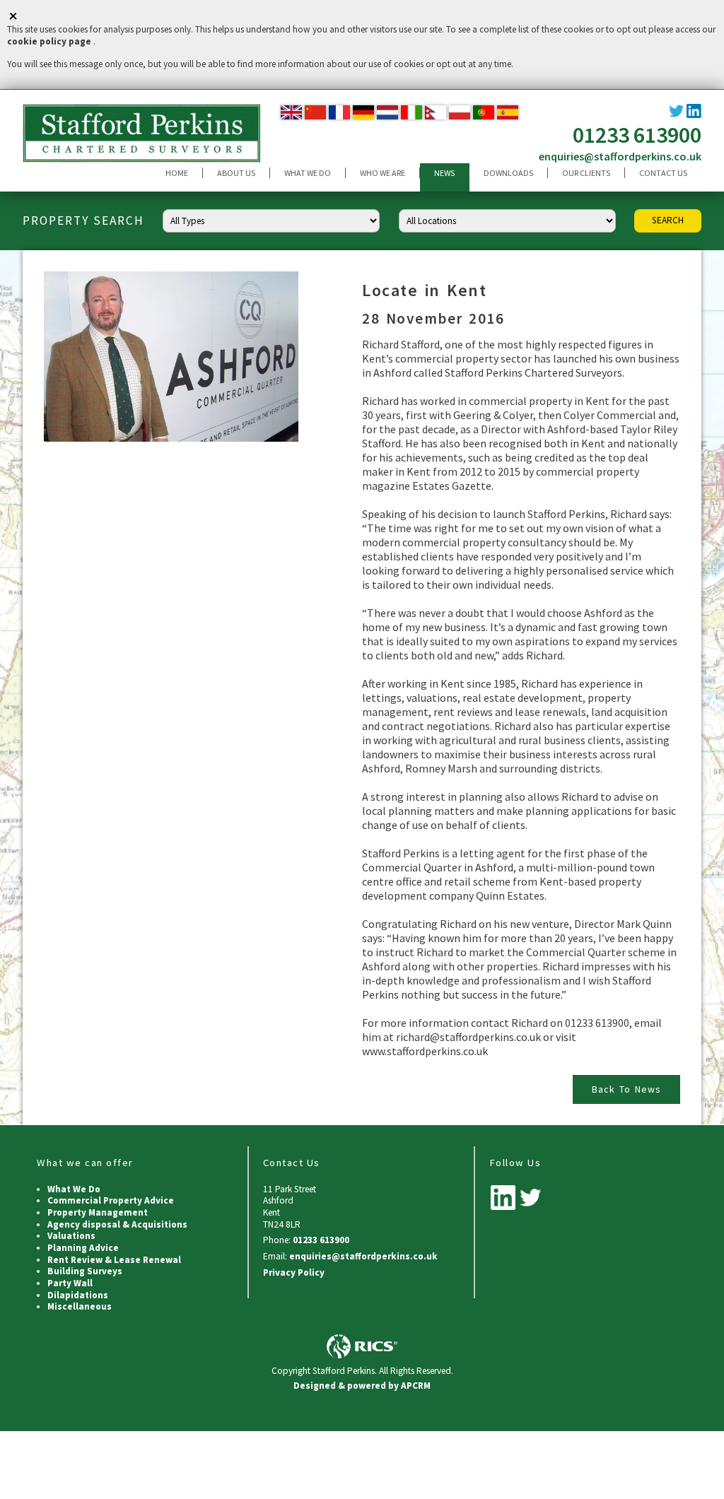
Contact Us (663, 172)
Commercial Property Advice (110, 1200)
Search (668, 220)
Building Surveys (84, 1271)
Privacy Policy (294, 1272)
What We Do (307, 172)
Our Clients (586, 172)
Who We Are (382, 172)
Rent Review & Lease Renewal (114, 1260)
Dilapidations (77, 1295)
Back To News (626, 1089)
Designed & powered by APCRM (362, 1386)
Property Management (97, 1212)
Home (176, 172)
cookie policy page (49, 41)
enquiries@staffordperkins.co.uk (620, 156)
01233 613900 (637, 135)
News (444, 172)
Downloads (508, 172)
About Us (236, 172)
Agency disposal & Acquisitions (117, 1224)
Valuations (71, 1236)
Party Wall (70, 1283)
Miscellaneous (79, 1306)
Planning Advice (83, 1248)
